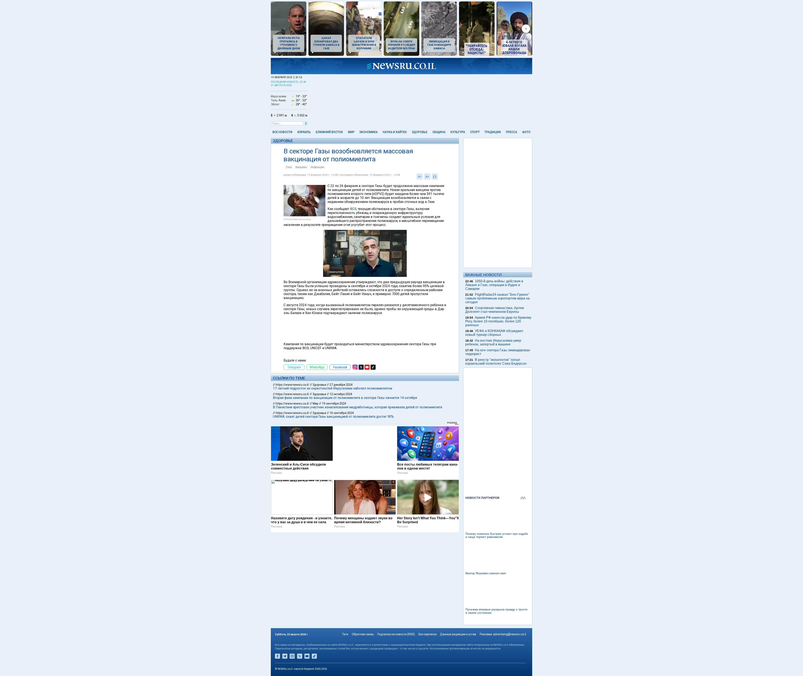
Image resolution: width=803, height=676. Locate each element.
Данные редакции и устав (458, 634)
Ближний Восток (329, 132)
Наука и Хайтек (395, 132)
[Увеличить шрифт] (427, 176)
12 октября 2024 (341, 394)
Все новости (282, 132)
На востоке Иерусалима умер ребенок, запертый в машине (493, 342)
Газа (289, 167)
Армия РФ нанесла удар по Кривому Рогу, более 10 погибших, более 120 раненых (498, 321)
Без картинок (427, 634)
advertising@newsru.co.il (509, 634)
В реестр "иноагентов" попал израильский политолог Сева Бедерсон (496, 361)
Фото (526, 132)
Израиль (304, 132)
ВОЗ (353, 209)
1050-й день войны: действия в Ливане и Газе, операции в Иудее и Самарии (494, 284)
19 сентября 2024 (334, 403)
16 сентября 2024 (342, 413)
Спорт (475, 132)
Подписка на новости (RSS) (396, 634)
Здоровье (419, 132)
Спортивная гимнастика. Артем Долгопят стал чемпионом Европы (494, 309)
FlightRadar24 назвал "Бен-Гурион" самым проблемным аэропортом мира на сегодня (497, 298)
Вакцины (301, 167)
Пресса (511, 132)
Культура (457, 132)
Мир (351, 132)
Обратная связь (363, 634)
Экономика (368, 132)
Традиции (493, 132)
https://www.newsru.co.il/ (292, 384)
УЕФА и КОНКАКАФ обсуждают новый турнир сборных (494, 332)
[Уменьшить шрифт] (420, 176)
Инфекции (317, 167)
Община (438, 132)
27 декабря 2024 (341, 384)
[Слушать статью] (439, 176)
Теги (345, 634)
